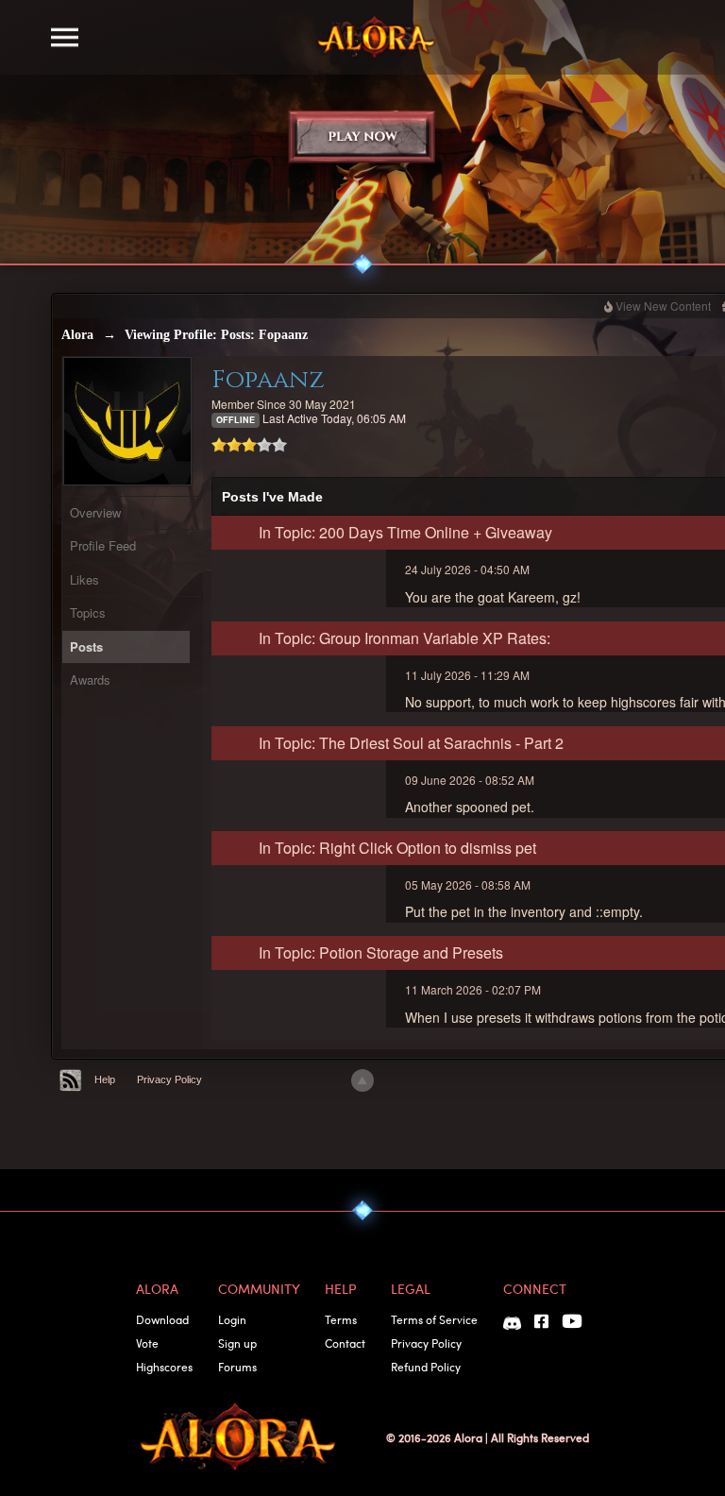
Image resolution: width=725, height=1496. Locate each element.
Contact (345, 1343)
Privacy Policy (169, 1079)
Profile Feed (103, 545)
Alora (77, 335)
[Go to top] (362, 1080)
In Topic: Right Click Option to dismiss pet (397, 847)
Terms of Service (434, 1319)
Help (104, 1079)
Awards (90, 679)
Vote (147, 1343)
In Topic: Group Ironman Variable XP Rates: (404, 638)
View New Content (663, 306)
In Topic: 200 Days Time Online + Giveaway (405, 532)
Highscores (164, 1366)
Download (162, 1319)
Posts (86, 646)
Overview (95, 512)
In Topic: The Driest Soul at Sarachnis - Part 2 (411, 743)
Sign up (237, 1343)
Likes (84, 579)
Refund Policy (426, 1366)
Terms (341, 1319)
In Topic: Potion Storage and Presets (381, 952)
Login (232, 1319)
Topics (88, 612)
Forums (237, 1366)
